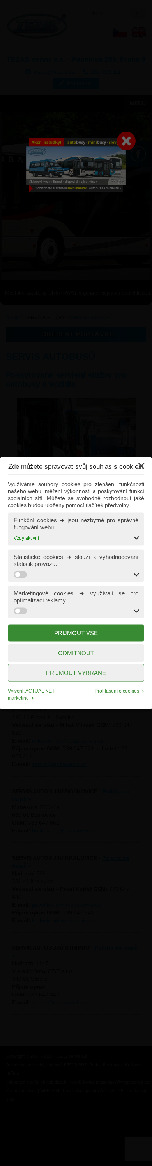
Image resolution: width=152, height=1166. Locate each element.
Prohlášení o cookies (117, 690)
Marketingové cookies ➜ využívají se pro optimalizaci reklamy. (76, 596)
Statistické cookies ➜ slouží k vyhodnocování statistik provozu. (76, 560)
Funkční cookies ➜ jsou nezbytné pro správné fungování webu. (76, 523)
